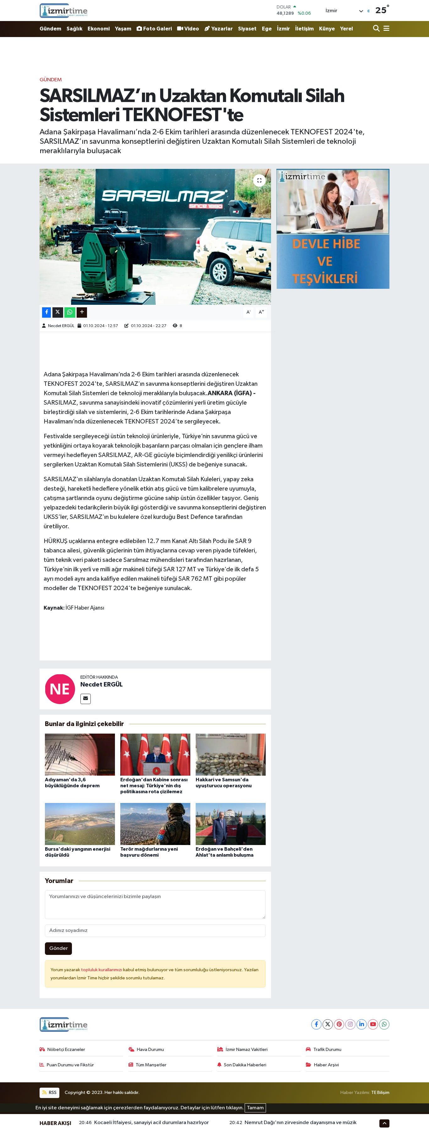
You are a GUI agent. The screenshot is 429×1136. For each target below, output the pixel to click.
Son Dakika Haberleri (245, 1065)
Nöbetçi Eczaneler (66, 1049)
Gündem (50, 28)
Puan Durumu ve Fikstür (70, 1065)
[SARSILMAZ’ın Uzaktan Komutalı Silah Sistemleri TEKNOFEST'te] (155, 236)
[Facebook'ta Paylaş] (46, 312)
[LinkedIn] (361, 1024)
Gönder (58, 948)
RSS (52, 1092)
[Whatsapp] (384, 1024)
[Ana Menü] (385, 29)
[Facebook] (316, 1024)
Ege (267, 28)
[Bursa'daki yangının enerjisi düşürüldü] (80, 823)
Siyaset (247, 28)
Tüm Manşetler (151, 1065)
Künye (327, 28)
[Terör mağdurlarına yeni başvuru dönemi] (155, 823)
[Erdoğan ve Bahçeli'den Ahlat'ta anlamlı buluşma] (231, 823)
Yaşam (123, 28)
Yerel (346, 28)
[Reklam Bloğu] (332, 228)
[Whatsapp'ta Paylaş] (69, 312)
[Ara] (377, 29)
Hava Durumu (150, 1049)
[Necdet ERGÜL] (60, 689)
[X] (328, 1024)
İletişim (304, 28)
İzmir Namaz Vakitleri (247, 1049)
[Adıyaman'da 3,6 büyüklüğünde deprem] (80, 754)
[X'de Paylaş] (57, 312)
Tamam (255, 1108)
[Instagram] (350, 1024)
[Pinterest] (339, 1024)
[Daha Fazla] (82, 312)
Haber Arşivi (326, 1065)
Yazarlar (222, 28)
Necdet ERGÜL (61, 326)
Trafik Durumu (327, 1049)
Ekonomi (99, 28)
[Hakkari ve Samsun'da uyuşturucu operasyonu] (231, 754)
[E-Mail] (85, 699)
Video (191, 28)
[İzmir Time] (64, 10)
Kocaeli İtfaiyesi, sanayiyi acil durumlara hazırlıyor (151, 1122)
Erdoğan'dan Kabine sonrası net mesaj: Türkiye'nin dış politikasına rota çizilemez (153, 785)
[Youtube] (373, 1024)
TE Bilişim (380, 1092)
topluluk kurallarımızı (102, 969)
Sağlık (74, 28)
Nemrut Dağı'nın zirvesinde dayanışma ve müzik (300, 1122)
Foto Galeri (157, 28)
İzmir (283, 28)
